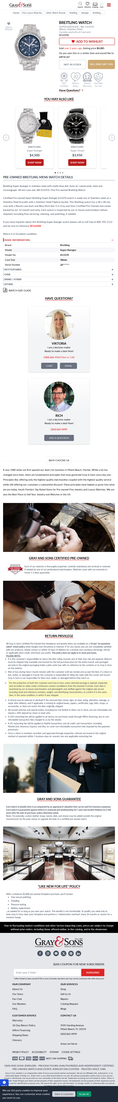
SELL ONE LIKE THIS (101, 64)
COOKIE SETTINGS (71, 1052)
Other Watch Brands (56, 12)
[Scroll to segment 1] (55, 172)
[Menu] (107, 4)
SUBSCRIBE (93, 972)
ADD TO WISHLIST (89, 41)
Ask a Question (59, 438)
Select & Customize (64, 1094)
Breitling (73, 12)
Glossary (17, 1040)
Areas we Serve (69, 1043)
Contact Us (68, 1015)
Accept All (84, 1094)
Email (68, 365)
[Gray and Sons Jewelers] (20, 5)
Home (16, 12)
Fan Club (17, 999)
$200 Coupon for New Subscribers (78, 964)
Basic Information (17, 240)
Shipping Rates (20, 1035)
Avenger (85, 12)
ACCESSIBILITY (39, 1052)
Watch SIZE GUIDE (20, 290)
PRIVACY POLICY (20, 1052)
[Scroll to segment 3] (60, 172)
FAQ (14, 1008)
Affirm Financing (21, 1030)
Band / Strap (13, 279)
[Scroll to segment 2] (57, 172)
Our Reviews (19, 1003)
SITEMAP (54, 1052)
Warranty (17, 1020)
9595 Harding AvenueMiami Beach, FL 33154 (73, 1027)
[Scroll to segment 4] (62, 172)
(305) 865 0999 (69, 1034)
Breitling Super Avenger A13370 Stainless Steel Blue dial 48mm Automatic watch (99, 12)
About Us (17, 989)
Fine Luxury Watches (32, 12)
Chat (49, 365)
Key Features (13, 269)
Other (8, 284)
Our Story (17, 994)
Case (7, 274)
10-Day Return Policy (23, 1025)
